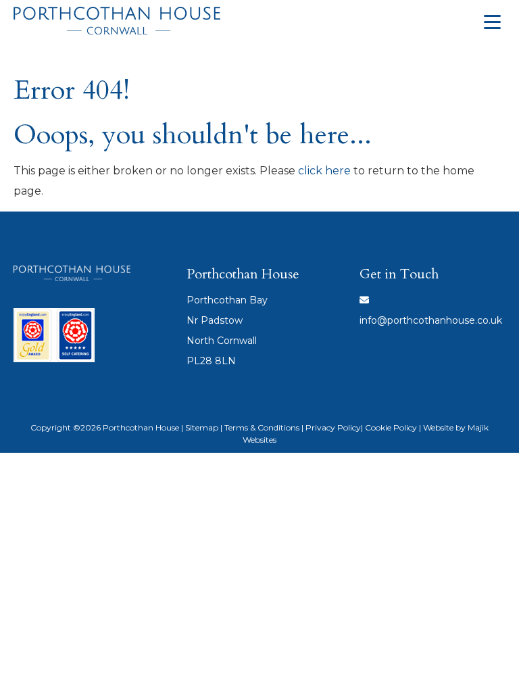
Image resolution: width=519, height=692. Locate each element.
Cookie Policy (391, 427)
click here (324, 170)
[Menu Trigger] (491, 21)
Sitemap (201, 427)
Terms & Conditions (261, 427)
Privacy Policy (333, 427)
